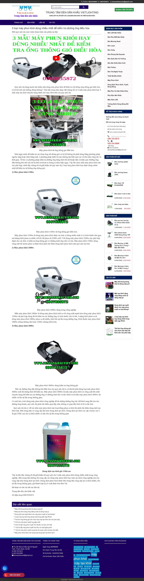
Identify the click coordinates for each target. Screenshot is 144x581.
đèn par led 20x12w (89, 573)
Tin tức (52, 22)
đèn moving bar (84, 570)
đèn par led (80, 573)
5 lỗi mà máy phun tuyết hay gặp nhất (27, 522)
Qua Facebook (113, 148)
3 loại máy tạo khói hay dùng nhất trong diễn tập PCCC (33, 517)
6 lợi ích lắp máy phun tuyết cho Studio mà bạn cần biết (33, 525)
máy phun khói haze (93, 559)
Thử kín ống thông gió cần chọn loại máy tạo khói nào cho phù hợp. (37, 519)
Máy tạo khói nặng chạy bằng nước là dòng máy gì (32, 511)
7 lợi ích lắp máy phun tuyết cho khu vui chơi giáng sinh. (33, 527)
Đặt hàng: (111, 146)
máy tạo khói (82, 563)
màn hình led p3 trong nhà (83, 555)
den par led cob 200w (87, 551)
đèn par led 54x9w (83, 575)
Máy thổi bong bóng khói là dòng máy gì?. (29, 509)
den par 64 (86, 549)
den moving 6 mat (78, 547)
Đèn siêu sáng (87, 566)
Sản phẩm (31, 22)
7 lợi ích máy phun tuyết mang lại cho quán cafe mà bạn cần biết (36, 530)
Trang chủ (18, 22)
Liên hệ (42, 22)
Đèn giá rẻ (80, 566)
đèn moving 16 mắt (85, 568)
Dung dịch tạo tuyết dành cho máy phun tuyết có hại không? (35, 514)
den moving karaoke (90, 547)
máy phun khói (85, 556)
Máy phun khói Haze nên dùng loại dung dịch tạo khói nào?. (35, 533)
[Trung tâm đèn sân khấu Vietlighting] (26, 11)
